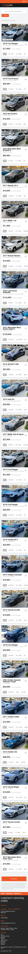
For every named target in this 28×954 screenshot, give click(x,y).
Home (2, 934)
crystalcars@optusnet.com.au (8, 923)
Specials (3, 937)
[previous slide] (3, 32)
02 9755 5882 (4, 917)
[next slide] (27, 32)
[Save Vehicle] (25, 44)
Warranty (3, 941)
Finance (3, 938)
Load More (14, 878)
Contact (3, 944)
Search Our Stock (5, 936)
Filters (6, 15)
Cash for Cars (4, 940)
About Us (3, 943)
